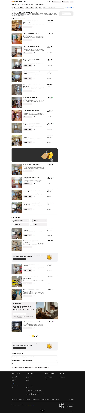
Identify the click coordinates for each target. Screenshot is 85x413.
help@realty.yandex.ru (31, 405)
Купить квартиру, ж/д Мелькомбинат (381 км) (33, 390)
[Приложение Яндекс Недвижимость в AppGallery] (71, 406)
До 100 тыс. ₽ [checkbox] (35, 156)
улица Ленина (25, 265)
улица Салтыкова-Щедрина (27, 291)
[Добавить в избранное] (34, 27)
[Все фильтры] (12, 8)
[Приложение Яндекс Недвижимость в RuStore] (72, 406)
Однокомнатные (62, 376)
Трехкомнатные (62, 377)
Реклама (20, 399)
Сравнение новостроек (48, 377)
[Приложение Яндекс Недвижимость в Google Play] (69, 406)
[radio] (35, 336)
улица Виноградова (26, 204)
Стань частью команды (26, 399)
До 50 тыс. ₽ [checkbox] (22, 156)
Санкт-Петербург (14, 376)
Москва (13, 374)
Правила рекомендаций (46, 399)
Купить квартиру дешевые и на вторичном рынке (34, 391)
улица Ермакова (25, 73)
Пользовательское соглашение (36, 399)
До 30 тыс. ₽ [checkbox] (16, 156)
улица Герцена (25, 60)
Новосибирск (14, 377)
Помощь (52, 399)
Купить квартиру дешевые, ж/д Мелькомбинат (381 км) (35, 393)
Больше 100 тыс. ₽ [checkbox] (17, 159)
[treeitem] (14, 4)
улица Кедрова (25, 191)
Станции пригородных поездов (50, 376)
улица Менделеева (26, 22)
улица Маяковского (26, 278)
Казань (13, 380)
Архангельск (28, 377)
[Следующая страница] (39, 336)
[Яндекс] (71, 411)
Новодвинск (28, 374)
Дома (12, 387)
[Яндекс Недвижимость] (17, 1)
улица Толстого (25, 35)
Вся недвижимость (15, 399)
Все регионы (47, 374)
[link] (71, 2)
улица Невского (25, 86)
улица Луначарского (26, 124)
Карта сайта (57, 399)
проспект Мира (25, 230)
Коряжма (27, 380)
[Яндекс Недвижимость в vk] (69, 399)
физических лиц (20, 317)
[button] (50, 2)
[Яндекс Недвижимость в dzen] (71, 399)
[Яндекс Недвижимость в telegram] (72, 399)
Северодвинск (28, 376)
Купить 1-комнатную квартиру (31, 394)
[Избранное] (48, 2)
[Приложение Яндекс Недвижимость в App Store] (67, 406)
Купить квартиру (29, 387)
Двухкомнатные (62, 374)
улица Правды (25, 99)
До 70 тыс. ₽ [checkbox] (29, 156)
